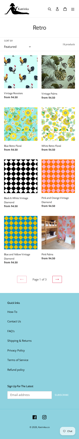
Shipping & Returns (19, 340)
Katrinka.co (44, 427)
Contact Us (14, 321)
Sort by (8, 40)
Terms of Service (17, 360)
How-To (12, 312)
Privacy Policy (16, 350)
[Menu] (73, 9)
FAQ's (11, 331)
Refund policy (16, 370)
